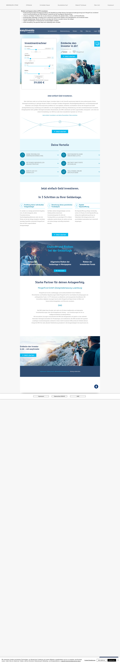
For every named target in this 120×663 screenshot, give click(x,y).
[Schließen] (118, 660)
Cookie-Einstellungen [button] (89, 660)
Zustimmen (112, 660)
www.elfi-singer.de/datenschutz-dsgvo (71, 661)
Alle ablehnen (101, 660)
